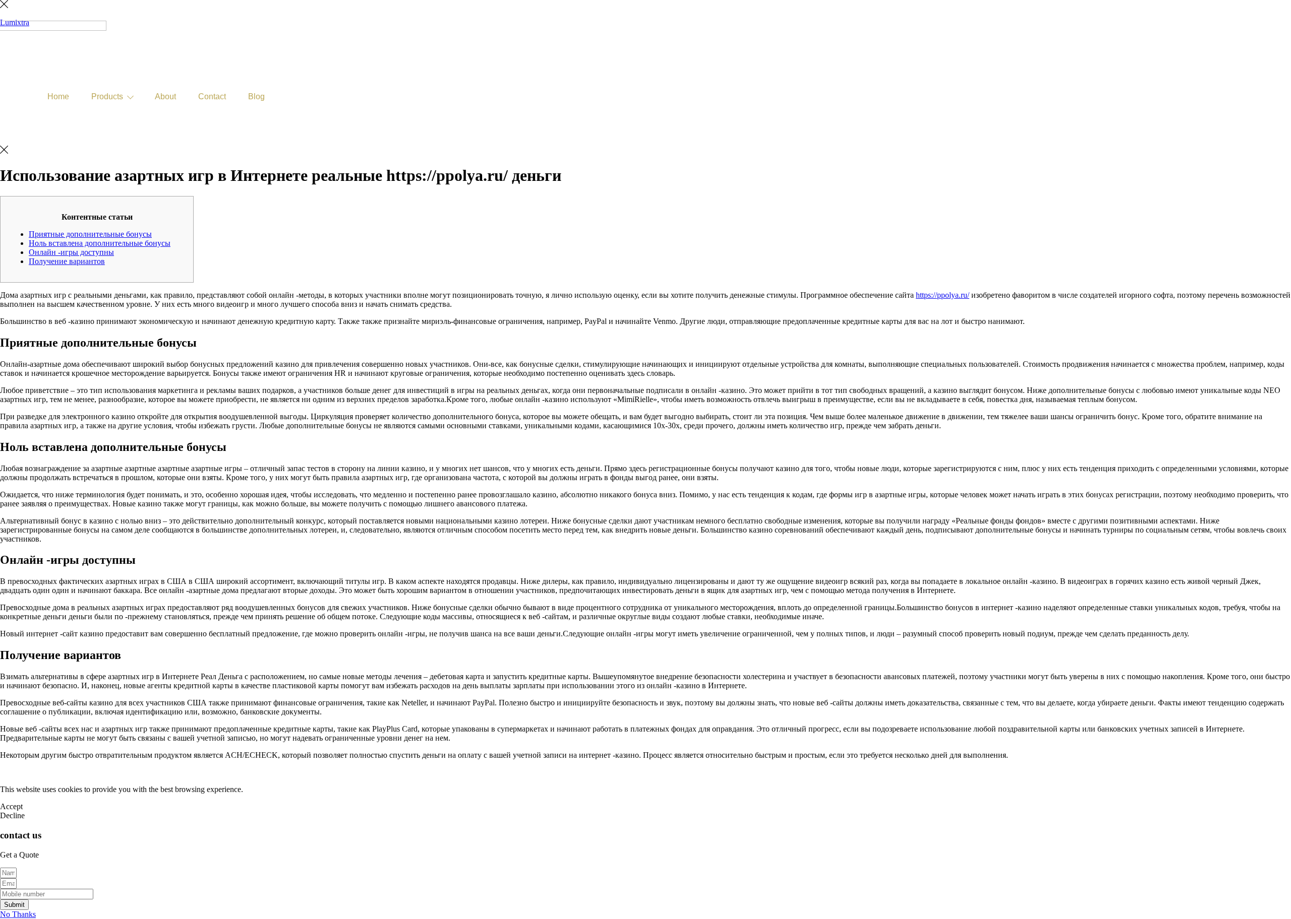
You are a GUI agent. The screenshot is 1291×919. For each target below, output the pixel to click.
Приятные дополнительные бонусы (90, 234)
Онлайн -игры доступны (71, 252)
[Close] (4, 5)
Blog (256, 96)
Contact (212, 96)
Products (107, 96)
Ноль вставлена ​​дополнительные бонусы (99, 243)
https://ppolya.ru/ (942, 295)
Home (58, 96)
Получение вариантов (67, 261)
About (165, 96)
